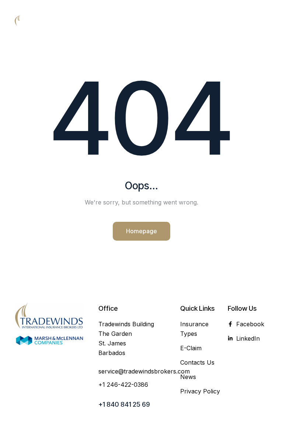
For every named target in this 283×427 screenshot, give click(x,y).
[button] (263, 20)
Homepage (141, 231)
